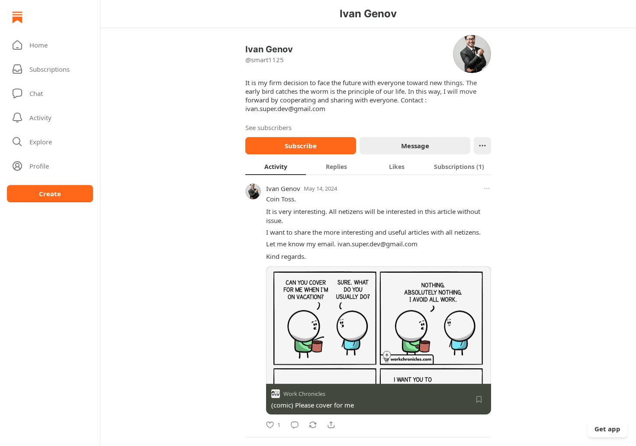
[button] (50, 45)
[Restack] (312, 425)
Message (415, 145)
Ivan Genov (283, 188)
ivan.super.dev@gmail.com (285, 108)
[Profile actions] (482, 145)
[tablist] (368, 166)
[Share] (331, 425)
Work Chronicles (304, 394)
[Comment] (294, 425)
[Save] (479, 399)
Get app (607, 428)
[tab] (275, 166)
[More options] (487, 188)
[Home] (17, 17)
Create (50, 193)
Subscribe (301, 145)
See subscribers (268, 127)
